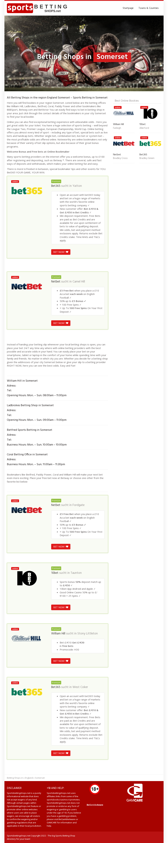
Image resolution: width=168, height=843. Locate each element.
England (29, 777)
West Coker (80, 687)
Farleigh (117, 128)
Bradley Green (146, 158)
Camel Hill (79, 282)
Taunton (76, 573)
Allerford (144, 128)
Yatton (77, 186)
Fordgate (78, 505)
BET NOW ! (59, 251)
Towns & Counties (148, 8)
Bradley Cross (120, 158)
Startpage (128, 8)
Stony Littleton (87, 634)
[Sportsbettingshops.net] (38, 8)
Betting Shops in (15, 777)
